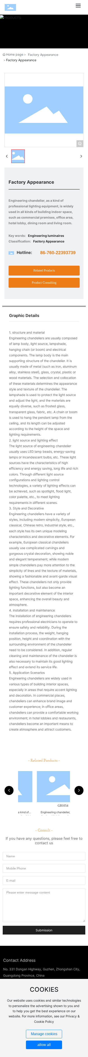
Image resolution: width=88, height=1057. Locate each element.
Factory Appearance (43, 55)
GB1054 (44, 805)
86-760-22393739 (58, 252)
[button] (9, 790)
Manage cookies (44, 1034)
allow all (44, 1045)
